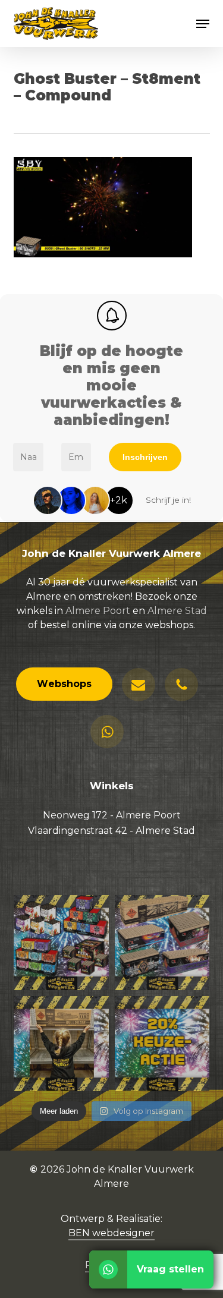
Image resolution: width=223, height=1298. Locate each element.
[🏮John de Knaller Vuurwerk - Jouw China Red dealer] (162, 942)
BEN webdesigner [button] (111, 1233)
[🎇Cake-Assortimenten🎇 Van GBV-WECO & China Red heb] (61, 942)
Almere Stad (177, 610)
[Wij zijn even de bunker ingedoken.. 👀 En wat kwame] (61, 1043)
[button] (202, 24)
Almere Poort (97, 610)
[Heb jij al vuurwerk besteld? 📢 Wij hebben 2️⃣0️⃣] (162, 1043)
